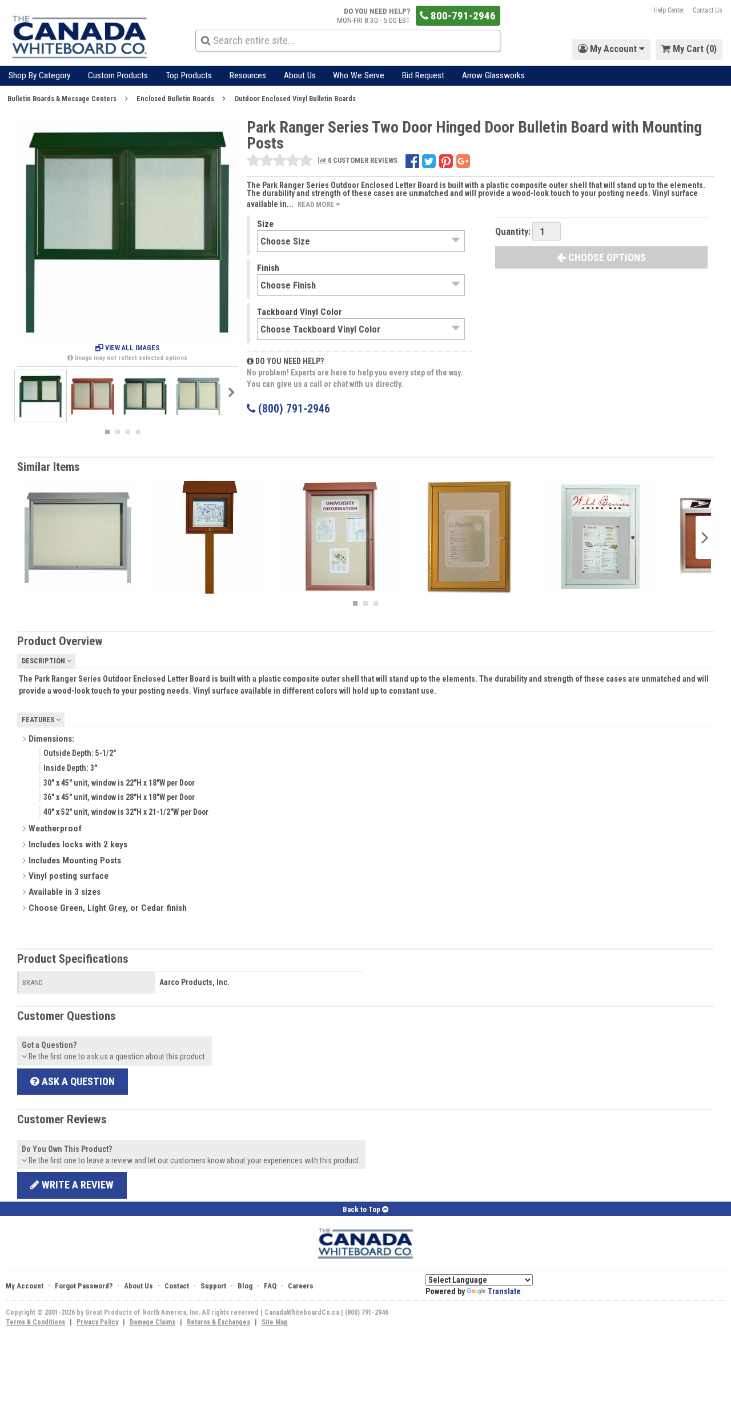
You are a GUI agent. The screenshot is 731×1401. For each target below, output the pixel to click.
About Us (300, 75)
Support (213, 1286)
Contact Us (707, 10)
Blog (245, 1286)
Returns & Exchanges (218, 1322)
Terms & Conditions (35, 1322)
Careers (301, 1286)
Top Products (189, 75)
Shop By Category (39, 75)
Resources (248, 75)
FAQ (270, 1286)
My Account (24, 1286)
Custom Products (118, 75)
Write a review (76, 1185)
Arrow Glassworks (493, 75)
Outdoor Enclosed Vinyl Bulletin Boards (295, 98)
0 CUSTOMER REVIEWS (361, 161)
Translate (504, 1291)
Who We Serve (358, 75)
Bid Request (423, 75)
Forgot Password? (84, 1286)
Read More (317, 204)
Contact (176, 1286)
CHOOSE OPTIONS (606, 257)
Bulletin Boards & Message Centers (62, 98)
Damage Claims (152, 1322)
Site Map (275, 1322)
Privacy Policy (97, 1322)
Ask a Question (77, 1081)
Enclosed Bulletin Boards (175, 98)
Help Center (669, 10)
